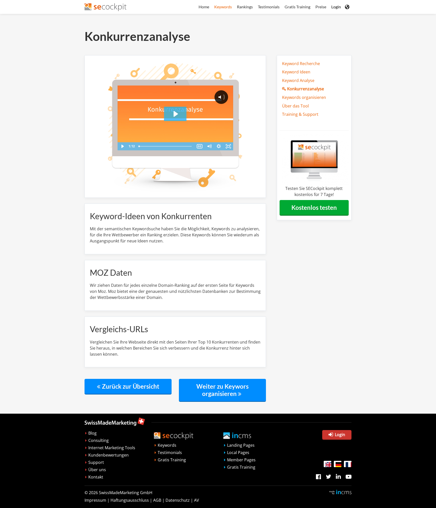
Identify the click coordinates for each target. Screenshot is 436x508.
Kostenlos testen (314, 207)
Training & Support (300, 114)
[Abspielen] (122, 146)
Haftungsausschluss (130, 500)
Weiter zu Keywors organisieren (222, 390)
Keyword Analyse (298, 80)
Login (336, 6)
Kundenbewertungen (108, 455)
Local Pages (238, 452)
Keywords (223, 6)
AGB (157, 500)
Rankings (245, 6)
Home (204, 6)
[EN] (327, 464)
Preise (320, 6)
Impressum (95, 500)
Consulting (98, 440)
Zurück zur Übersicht (130, 386)
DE (337, 464)
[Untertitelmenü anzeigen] (199, 146)
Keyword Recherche (301, 63)
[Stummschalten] (209, 146)
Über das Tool (295, 106)
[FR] (347, 464)
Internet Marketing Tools (111, 447)
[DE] (337, 464)
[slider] (165, 146)
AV (196, 500)
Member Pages (241, 460)
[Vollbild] (228, 146)
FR (347, 464)
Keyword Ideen (296, 72)
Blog (92, 433)
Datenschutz (178, 500)
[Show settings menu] (219, 146)
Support (96, 462)
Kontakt (95, 477)
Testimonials (269, 6)
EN (327, 464)
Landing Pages (241, 445)
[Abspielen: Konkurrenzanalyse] (175, 114)
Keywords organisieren (304, 97)
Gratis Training (297, 6)
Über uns (97, 469)
